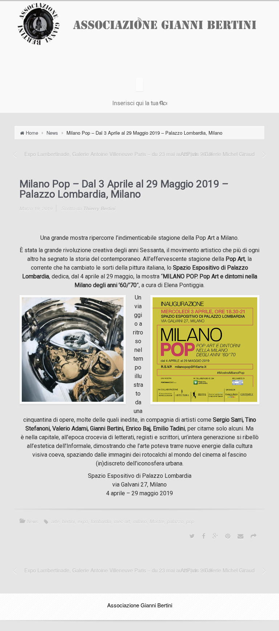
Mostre (157, 521)
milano (140, 521)
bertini (68, 521)
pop (190, 521)
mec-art (122, 521)
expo (83, 521)
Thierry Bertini (99, 208)
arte (55, 521)
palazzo (175, 521)
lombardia (101, 521)
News (52, 132)
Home (32, 132)
